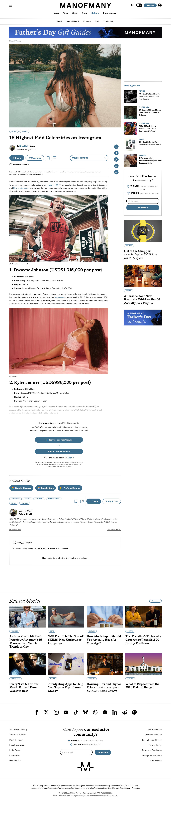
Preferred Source (72, 488)
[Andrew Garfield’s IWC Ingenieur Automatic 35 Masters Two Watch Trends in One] (27, 617)
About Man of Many (114, 530)
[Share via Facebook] (117, 108)
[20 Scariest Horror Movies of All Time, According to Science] (130, 112)
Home (11, 41)
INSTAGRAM (39, 499)
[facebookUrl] (36, 712)
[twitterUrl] (46, 712)
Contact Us (14, 755)
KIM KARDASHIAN (53, 499)
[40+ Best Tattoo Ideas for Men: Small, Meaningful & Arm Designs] (130, 96)
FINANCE (27, 499)
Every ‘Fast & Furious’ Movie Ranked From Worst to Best (24, 687)
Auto (84, 13)
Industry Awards (16, 745)
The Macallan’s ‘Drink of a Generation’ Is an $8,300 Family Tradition (143, 639)
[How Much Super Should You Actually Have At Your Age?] (105, 617)
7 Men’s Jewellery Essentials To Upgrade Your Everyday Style (150, 160)
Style (74, 13)
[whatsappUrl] (95, 712)
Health (59, 21)
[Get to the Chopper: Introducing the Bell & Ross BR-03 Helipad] (143, 231)
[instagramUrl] (56, 712)
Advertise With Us (17, 734)
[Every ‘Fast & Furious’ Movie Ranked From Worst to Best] (27, 664)
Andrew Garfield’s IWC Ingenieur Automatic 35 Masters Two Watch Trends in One (25, 641)
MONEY (14, 503)
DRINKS (128, 291)
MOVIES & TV (144, 107)
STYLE (141, 139)
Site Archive (156, 760)
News (56, 13)
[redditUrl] (124, 712)
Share (18, 158)
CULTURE (24, 131)
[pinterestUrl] (134, 712)
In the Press (14, 750)
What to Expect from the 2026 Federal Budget (142, 685)
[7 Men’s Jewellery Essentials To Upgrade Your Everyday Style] (130, 160)
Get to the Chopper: (140, 254)
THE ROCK (24, 503)
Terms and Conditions (152, 750)
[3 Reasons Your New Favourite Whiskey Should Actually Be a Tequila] (143, 276)
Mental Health (72, 21)
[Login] (160, 5)
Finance (87, 21)
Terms (59, 462)
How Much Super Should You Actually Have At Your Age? (104, 639)
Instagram (59, 297)
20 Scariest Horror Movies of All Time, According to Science (150, 112)
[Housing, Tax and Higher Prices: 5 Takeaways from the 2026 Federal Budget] (105, 664)
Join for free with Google (60, 440)
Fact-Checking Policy (152, 740)
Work (97, 21)
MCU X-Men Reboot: (147, 128)
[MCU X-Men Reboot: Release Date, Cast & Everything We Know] (130, 128)
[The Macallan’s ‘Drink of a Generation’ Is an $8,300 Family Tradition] (143, 617)
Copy (36, 158)
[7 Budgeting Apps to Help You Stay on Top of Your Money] (66, 664)
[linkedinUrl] (114, 712)
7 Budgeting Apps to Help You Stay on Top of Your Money (65, 687)
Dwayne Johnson (21, 188)
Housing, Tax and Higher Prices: (104, 687)
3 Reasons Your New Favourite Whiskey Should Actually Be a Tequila (142, 299)
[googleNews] (105, 712)
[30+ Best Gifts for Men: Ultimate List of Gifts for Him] (130, 144)
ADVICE (14, 131)
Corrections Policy (153, 734)
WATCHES (15, 631)
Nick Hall (23, 146)
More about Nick (15, 530)
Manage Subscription (152, 755)
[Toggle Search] (133, 5)
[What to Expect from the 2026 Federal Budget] (143, 664)
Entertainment (110, 13)
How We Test (15, 760)
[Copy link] (117, 124)
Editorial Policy (155, 729)
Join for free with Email (59, 451)
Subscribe (150, 5)
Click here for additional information (125, 788)
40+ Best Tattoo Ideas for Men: (149, 96)
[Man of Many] (85, 766)
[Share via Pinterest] (117, 119)
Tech (65, 13)
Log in (40, 548)
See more (155, 601)
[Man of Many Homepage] (85, 5)
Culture (95, 13)
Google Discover (23, 488)
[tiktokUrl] (75, 712)
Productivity (109, 21)
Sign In (71, 457)
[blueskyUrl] (85, 712)
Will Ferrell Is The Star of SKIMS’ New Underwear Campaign (65, 639)
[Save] (48, 158)
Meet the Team (16, 740)
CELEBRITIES (16, 499)
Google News (47, 488)
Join (47, 548)
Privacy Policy (69, 462)
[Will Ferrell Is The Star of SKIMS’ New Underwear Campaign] (66, 617)
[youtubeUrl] (66, 712)
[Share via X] (117, 113)
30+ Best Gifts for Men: (150, 143)
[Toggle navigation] (11, 5)
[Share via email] (116, 172)
